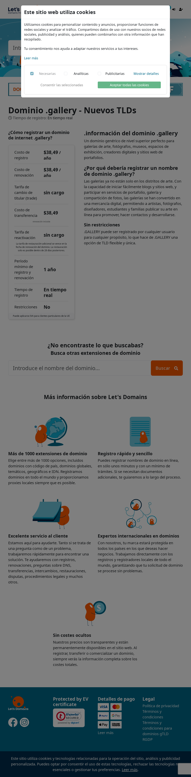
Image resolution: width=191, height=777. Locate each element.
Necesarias (47, 73)
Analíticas (81, 73)
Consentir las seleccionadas (61, 85)
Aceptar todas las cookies (129, 85)
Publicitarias (114, 73)
